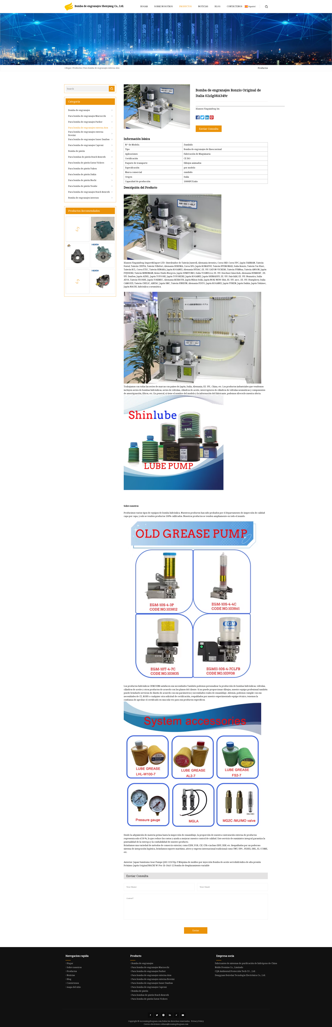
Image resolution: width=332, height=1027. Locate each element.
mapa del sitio (74, 987)
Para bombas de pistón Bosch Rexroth (87, 156)
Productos (185, 6)
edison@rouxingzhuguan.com (174, 1024)
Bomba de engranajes (79, 110)
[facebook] (150, 1015)
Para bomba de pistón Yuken (82, 168)
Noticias (203, 6)
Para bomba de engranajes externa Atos (101, 68)
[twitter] (157, 1015)
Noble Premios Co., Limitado (229, 967)
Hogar (144, 6)
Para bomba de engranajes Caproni (85, 145)
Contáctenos (234, 6)
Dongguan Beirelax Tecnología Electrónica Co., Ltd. (240, 975)
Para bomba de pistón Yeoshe (82, 186)
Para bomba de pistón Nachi (82, 180)
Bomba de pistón (76, 151)
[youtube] (182, 1015)
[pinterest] (163, 1015)
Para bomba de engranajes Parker (85, 121)
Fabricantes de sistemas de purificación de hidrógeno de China (246, 963)
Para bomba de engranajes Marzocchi (87, 116)
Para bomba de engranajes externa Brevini (85, 133)
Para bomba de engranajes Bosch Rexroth (89, 191)
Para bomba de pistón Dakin (82, 174)
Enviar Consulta (208, 129)
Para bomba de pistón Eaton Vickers (86, 162)
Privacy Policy (197, 1021)
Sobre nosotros (163, 6)
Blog (217, 6)
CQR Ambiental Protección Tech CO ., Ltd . (235, 971)
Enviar (195, 930)
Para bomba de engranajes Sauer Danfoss (88, 139)
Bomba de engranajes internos (83, 197)
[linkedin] (169, 1015)
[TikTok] (176, 1015)
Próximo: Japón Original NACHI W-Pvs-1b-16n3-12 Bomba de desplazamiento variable (166, 865)
